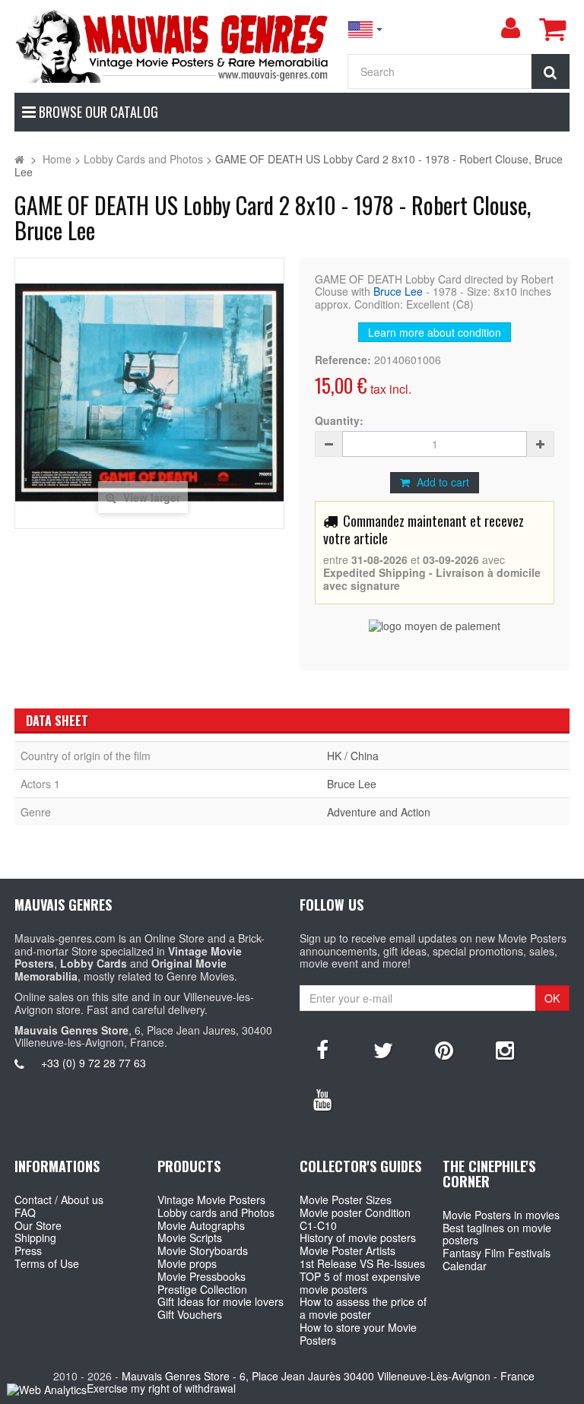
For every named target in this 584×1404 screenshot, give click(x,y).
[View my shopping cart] (552, 28)
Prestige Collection (202, 1289)
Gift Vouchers (189, 1314)
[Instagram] (505, 1049)
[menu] (510, 28)
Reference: (343, 359)
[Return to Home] (19, 158)
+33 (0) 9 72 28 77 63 (93, 1062)
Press (28, 1250)
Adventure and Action (378, 811)
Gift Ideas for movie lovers (220, 1301)
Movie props (187, 1263)
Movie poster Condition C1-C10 (355, 1219)
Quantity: (339, 420)
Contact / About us (58, 1199)
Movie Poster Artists (347, 1250)
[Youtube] (322, 1098)
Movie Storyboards (202, 1250)
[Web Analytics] (47, 1389)
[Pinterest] (444, 1049)
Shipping (35, 1237)
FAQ (25, 1212)
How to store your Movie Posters (358, 1334)
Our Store (38, 1225)
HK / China (353, 755)
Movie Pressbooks (201, 1276)
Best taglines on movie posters (497, 1234)
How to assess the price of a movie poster (363, 1308)
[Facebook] (322, 1049)
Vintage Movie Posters (211, 1199)
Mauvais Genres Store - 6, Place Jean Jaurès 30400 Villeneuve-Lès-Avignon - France (328, 1375)
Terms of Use (46, 1263)
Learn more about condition (434, 332)
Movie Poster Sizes (346, 1199)
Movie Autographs (201, 1225)
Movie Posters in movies (501, 1214)
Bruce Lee (398, 291)
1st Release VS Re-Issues (362, 1263)
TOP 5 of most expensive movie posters (360, 1283)
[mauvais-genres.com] (173, 45)
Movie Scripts (189, 1237)
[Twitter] (383, 1049)
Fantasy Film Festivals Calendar (497, 1259)
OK (552, 998)
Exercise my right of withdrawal (161, 1388)
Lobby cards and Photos (216, 1212)
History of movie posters (358, 1237)
